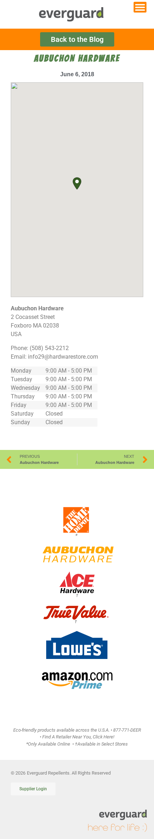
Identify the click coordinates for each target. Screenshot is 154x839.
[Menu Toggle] (140, 7)
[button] (77, 183)
